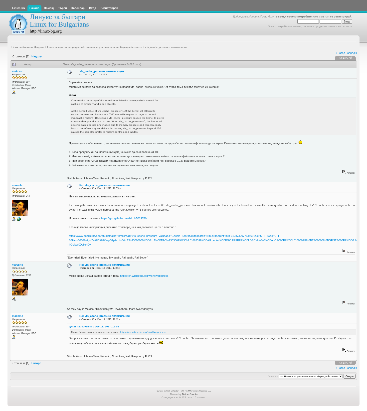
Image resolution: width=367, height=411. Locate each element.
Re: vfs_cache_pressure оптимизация (104, 185)
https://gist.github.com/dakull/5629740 (124, 218)
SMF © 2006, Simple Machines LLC (196, 391)
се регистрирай (340, 16)
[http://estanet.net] (19, 220)
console (17, 185)
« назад (340, 52)
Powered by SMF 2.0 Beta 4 (167, 391)
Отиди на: (273, 376)
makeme (17, 71)
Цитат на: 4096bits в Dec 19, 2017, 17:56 (94, 326)
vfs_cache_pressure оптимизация (101, 71)
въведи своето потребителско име (300, 16)
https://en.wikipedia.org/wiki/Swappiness (144, 275)
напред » (351, 52)
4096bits (17, 264)
